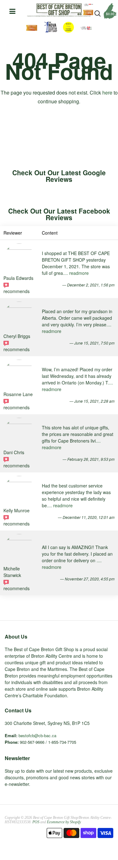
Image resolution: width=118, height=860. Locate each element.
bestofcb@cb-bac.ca (37, 735)
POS (35, 822)
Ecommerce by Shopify (64, 822)
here (107, 92)
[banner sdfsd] (59, 10)
